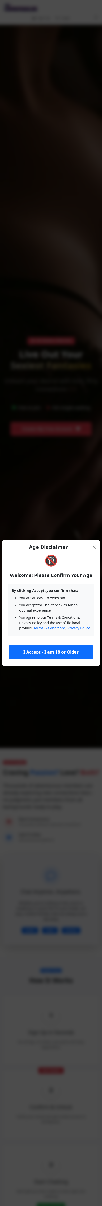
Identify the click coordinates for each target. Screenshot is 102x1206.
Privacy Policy (78, 627)
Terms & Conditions (49, 627)
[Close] (94, 547)
